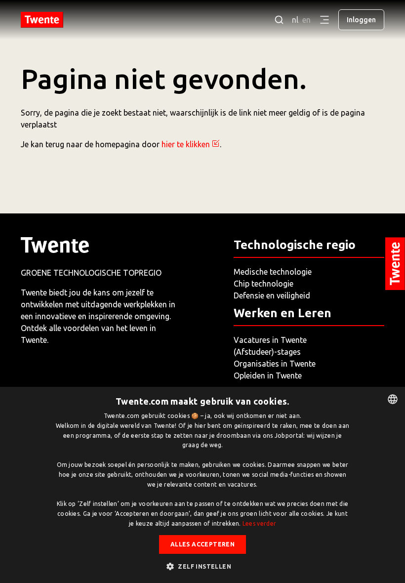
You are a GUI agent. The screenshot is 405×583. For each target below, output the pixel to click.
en (306, 19)
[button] (202, 566)
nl (295, 19)
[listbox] (393, 399)
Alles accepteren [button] (202, 544)
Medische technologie (273, 271)
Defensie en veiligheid (272, 295)
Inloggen (361, 20)
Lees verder (259, 523)
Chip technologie (263, 283)
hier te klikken (186, 144)
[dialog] (202, 485)
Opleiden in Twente (268, 375)
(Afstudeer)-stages (267, 351)
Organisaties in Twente (275, 363)
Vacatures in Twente (270, 339)
